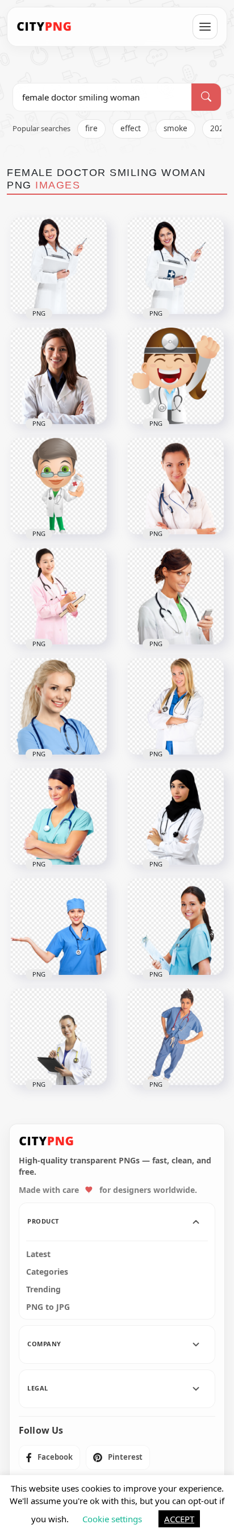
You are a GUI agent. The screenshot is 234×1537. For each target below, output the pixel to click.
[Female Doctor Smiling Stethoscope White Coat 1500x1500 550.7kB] (175, 486)
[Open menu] (205, 26)
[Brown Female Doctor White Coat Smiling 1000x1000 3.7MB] (58, 376)
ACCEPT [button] (179, 1519)
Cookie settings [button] (112, 1519)
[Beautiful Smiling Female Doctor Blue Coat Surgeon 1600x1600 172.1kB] (58, 926)
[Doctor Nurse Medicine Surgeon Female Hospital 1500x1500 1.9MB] (175, 1037)
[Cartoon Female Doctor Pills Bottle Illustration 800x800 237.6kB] (58, 486)
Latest (38, 1254)
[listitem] (49, 1457)
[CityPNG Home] (44, 27)
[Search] (206, 97)
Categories (47, 1272)
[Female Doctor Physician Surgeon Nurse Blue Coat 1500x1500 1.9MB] (175, 926)
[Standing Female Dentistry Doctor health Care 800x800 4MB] (175, 265)
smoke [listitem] (175, 128)
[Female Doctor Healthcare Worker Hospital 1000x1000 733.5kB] (58, 816)
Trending (43, 1289)
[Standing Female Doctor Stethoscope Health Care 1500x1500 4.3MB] (58, 265)
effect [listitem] (130, 128)
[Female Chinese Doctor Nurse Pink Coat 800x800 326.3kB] (58, 596)
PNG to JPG (48, 1307)
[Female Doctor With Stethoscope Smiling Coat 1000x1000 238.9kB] (175, 596)
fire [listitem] (91, 128)
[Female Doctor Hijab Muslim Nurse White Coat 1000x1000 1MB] (175, 816)
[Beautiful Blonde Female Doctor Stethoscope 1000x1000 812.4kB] (58, 706)
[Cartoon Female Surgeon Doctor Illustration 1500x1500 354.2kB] (175, 376)
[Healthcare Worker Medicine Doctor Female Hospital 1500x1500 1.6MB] (58, 1037)
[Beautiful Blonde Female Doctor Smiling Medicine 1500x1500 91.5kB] (175, 706)
